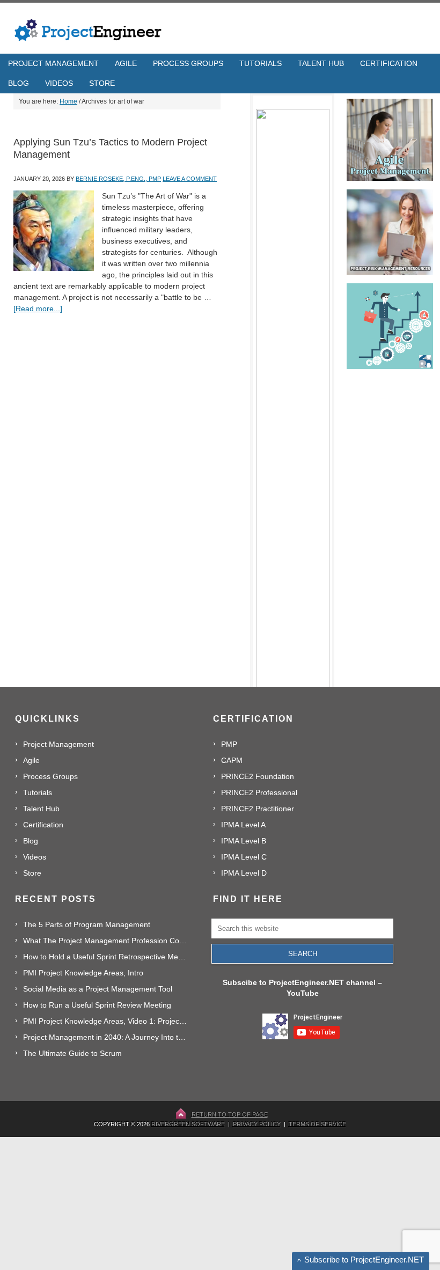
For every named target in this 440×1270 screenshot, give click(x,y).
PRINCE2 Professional (259, 792)
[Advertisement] (331, 1203)
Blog (30, 840)
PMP (229, 744)
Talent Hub (41, 808)
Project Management (58, 744)
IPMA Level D (244, 873)
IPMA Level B (243, 840)
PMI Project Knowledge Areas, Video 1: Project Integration (105, 1021)
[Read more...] (37, 308)
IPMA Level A (243, 824)
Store (32, 873)
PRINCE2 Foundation (257, 776)
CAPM (232, 760)
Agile (31, 760)
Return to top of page (230, 1114)
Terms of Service (317, 1124)
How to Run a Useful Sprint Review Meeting (97, 1005)
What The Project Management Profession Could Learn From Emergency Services (105, 940)
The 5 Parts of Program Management (86, 924)
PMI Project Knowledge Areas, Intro (83, 972)
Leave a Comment (190, 178)
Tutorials (37, 792)
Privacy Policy (257, 1124)
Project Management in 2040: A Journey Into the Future (105, 1037)
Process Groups (50, 776)
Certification (43, 824)
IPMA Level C (244, 857)
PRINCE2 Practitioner (257, 808)
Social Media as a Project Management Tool (97, 989)
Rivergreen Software (188, 1124)
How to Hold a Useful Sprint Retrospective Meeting (105, 956)
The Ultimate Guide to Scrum (72, 1053)
